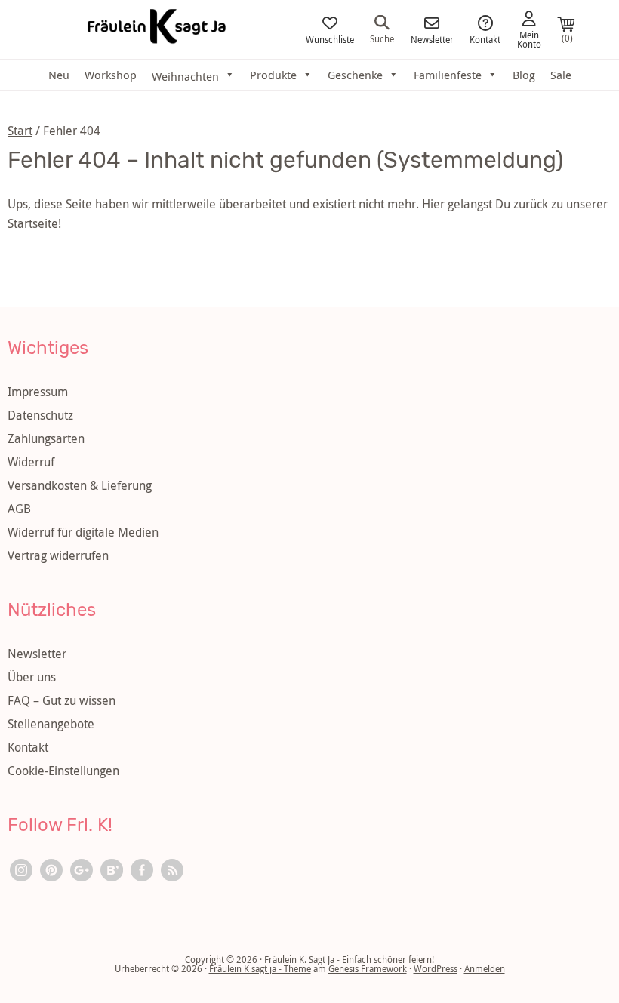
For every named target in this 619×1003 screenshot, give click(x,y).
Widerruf (31, 462)
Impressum (38, 391)
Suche (382, 37)
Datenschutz (40, 415)
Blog (524, 74)
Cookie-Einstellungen (63, 770)
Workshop (111, 74)
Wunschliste (330, 38)
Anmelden (484, 968)
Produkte (273, 74)
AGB (19, 508)
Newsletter (432, 38)
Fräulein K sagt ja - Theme (260, 968)
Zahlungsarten (46, 438)
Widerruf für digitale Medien (83, 532)
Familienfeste (448, 74)
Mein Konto (529, 38)
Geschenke (355, 74)
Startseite (33, 223)
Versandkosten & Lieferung (80, 485)
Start (20, 130)
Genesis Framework (367, 968)
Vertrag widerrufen (58, 555)
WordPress (435, 968)
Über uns (32, 677)
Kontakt (485, 38)
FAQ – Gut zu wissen (61, 700)
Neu (58, 74)
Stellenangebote (51, 723)
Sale (560, 74)
